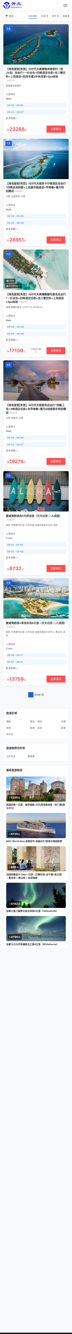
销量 (65, 16)
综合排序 (32, 16)
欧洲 (32, 727)
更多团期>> (12, 118)
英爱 (63, 727)
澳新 (8, 721)
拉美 (63, 721)
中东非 (9, 734)
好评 (54, 16)
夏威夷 (31, 756)
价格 (43, 16)
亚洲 (39, 727)
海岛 (39, 721)
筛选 (11, 16)
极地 (8, 727)
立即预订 (56, 129)
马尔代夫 (11, 756)
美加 (32, 721)
